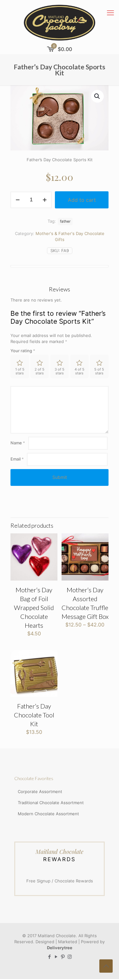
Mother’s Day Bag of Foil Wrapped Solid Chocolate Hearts (34, 607)
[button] (97, 96)
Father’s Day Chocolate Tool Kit (34, 715)
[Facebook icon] (49, 957)
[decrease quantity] (17, 200)
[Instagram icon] (69, 957)
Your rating (22, 350)
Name (17, 442)
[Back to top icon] (106, 966)
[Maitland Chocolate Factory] (59, 22)
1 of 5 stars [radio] (19, 371)
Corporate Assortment (40, 791)
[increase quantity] (44, 200)
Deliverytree (59, 947)
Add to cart (82, 200)
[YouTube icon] (56, 957)
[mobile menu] (110, 12)
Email (17, 458)
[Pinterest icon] (63, 957)
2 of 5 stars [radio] (39, 371)
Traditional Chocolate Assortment (51, 802)
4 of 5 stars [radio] (79, 371)
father (65, 221)
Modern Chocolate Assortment (48, 813)
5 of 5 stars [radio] (99, 371)
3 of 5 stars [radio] (59, 371)
